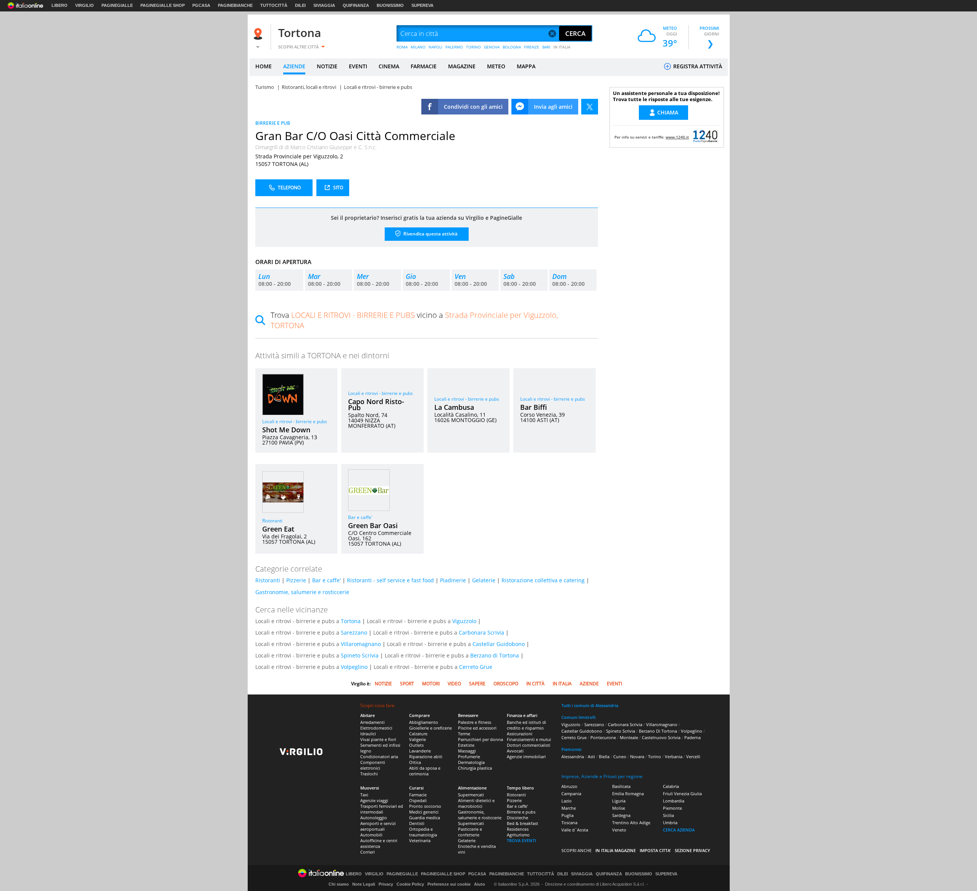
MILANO (418, 47)
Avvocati (515, 751)
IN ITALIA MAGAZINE (615, 850)
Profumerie (469, 756)
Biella (604, 756)
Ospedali (418, 800)
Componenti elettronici (372, 765)
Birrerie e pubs (521, 812)
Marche (568, 808)
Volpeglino (354, 666)
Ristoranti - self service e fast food (390, 580)
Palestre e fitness (474, 722)
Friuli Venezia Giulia (682, 793)
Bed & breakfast (522, 823)
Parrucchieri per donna (480, 739)
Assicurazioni (519, 733)
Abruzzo (569, 786)
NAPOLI (435, 47)
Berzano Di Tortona (658, 731)
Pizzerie (296, 580)
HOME (263, 66)
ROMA (402, 47)
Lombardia (673, 801)
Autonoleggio (373, 817)
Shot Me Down (286, 429)
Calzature (418, 733)
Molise (618, 808)
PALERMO (454, 47)
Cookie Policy (410, 884)
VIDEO (454, 683)
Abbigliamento (423, 722)
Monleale (629, 737)
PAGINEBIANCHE (235, 5)
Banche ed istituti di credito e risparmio (526, 725)
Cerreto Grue (475, 666)
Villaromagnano (361, 644)
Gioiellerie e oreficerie (430, 728)
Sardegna (621, 815)
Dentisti (416, 823)
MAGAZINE (462, 66)
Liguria (619, 801)
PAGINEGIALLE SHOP (162, 5)
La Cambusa (454, 407)
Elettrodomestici (376, 728)
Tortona (299, 32)
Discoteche (517, 817)
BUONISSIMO (390, 5)
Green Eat (278, 528)
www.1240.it (677, 137)
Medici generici (424, 812)
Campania (571, 793)
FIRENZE (531, 47)
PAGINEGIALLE (117, 5)
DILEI (300, 5)
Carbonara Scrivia (481, 632)
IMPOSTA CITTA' (655, 850)
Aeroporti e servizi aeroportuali (378, 826)
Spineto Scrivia (360, 655)
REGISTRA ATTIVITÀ (697, 66)
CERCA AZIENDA (679, 830)
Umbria (670, 822)
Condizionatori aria (379, 756)
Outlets (416, 745)
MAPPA (526, 66)
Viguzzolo (464, 621)
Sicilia (668, 815)
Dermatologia (471, 762)
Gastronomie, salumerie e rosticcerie (302, 592)
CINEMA (389, 66)
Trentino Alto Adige (631, 822)
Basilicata (621, 786)
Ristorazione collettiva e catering (543, 580)
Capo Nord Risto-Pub (376, 404)
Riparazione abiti (425, 756)
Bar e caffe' (360, 517)
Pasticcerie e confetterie (470, 832)
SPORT (407, 683)
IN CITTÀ (535, 683)
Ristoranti (272, 520)
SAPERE (477, 683)
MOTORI (431, 683)
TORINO (473, 47)
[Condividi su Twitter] (589, 106)
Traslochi (369, 774)
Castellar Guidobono (498, 644)
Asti (591, 756)
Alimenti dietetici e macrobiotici (476, 803)
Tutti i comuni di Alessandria (589, 705)
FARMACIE (424, 66)
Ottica (415, 762)
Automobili (371, 835)
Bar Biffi (533, 407)
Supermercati (471, 795)
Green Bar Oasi (373, 525)
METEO (496, 66)
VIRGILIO (84, 5)
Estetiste (466, 745)
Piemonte (672, 808)
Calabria (671, 786)
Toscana (569, 822)
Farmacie (418, 795)
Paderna (692, 737)
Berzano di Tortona (494, 655)
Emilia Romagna (628, 793)
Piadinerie (453, 580)
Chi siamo (339, 884)
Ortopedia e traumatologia (423, 832)
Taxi (364, 795)
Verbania (673, 756)
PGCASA (201, 5)
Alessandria (572, 756)
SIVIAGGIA (324, 5)
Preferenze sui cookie (449, 884)
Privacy (386, 884)
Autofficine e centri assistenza (378, 843)
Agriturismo (518, 835)
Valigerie (417, 739)
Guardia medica (424, 817)
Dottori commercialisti (528, 745)
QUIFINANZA (356, 5)
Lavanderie (420, 751)
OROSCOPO (505, 683)
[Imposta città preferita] (259, 34)
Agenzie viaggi (374, 800)
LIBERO (60, 5)
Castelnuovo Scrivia (661, 737)
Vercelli (693, 756)
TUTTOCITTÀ (273, 5)
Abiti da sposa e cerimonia (424, 771)
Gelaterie (483, 580)
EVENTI (358, 66)
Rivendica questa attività (430, 233)
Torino (654, 756)
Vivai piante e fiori (378, 739)
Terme (464, 733)
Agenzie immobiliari (526, 756)
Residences (518, 829)
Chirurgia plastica (475, 768)
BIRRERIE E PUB (272, 123)
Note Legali (363, 884)
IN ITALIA (562, 47)
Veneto (619, 830)
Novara (637, 756)
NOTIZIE (327, 66)
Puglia (567, 815)
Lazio (566, 801)
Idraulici (368, 733)
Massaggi (467, 751)
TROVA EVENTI (521, 840)
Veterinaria (419, 840)
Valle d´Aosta (574, 830)
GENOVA (492, 47)
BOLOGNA (512, 47)
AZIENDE (294, 66)
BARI (546, 47)
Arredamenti (372, 722)
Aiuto (479, 884)
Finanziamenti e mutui (529, 739)
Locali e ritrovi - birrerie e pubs (294, 421)
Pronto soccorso (425, 806)
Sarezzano (354, 632)
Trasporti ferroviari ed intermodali (381, 809)
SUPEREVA (422, 5)
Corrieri (367, 852)
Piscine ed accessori (477, 728)
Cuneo (619, 756)
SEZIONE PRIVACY (692, 850)
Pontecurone (603, 737)
